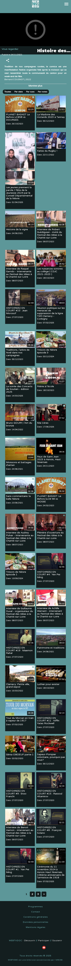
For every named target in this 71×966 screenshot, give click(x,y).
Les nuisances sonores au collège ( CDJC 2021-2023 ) (50, 271)
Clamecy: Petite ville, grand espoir (18, 685)
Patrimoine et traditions (50, 647)
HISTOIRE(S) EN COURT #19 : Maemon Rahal (19, 650)
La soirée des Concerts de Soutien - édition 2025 (19, 389)
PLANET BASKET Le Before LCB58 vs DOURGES (18, 117)
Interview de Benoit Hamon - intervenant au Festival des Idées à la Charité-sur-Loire (19, 831)
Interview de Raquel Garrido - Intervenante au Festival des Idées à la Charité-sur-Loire (19, 272)
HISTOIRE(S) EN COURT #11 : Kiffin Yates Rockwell (48, 721)
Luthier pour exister (48, 684)
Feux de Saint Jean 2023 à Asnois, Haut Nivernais (49, 459)
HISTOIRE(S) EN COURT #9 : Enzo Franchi (16, 794)
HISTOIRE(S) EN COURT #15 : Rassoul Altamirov (49, 794)
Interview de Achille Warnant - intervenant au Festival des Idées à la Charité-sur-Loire (50, 612)
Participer (43, 940)
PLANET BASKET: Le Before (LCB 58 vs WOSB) (49, 499)
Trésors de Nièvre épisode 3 (47, 351)
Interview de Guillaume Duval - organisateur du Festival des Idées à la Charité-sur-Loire (19, 612)
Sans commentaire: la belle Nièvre (18, 497)
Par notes (42, 91)
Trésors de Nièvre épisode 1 (16, 573)
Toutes (7, 91)
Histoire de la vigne (17, 229)
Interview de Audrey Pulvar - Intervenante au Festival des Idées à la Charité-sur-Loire (19, 536)
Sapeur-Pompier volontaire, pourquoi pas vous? (51, 757)
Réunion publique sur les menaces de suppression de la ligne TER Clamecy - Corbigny (51, 313)
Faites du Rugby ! (47, 151)
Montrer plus (35, 85)
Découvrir (29, 940)
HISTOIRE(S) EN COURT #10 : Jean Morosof (16, 310)
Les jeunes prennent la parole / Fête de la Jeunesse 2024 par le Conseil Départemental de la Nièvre (19, 193)
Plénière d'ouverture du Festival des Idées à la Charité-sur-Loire (50, 535)
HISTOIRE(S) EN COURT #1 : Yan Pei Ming (17, 869)
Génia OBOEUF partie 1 (20, 754)
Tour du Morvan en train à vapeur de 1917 (20, 719)
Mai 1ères (42, 422)
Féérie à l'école (45, 386)
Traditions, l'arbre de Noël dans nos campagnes (17, 353)
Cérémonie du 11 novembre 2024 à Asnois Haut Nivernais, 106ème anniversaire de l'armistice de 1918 (50, 872)
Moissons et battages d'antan (18, 464)
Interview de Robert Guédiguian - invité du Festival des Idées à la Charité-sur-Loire (49, 233)
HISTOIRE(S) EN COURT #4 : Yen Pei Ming (48, 574)
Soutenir (57, 940)
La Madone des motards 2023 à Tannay (51, 116)
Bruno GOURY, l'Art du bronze (19, 424)
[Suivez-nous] (11, 947)
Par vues (30, 91)
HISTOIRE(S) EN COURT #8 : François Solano (49, 830)
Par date (18, 91)
